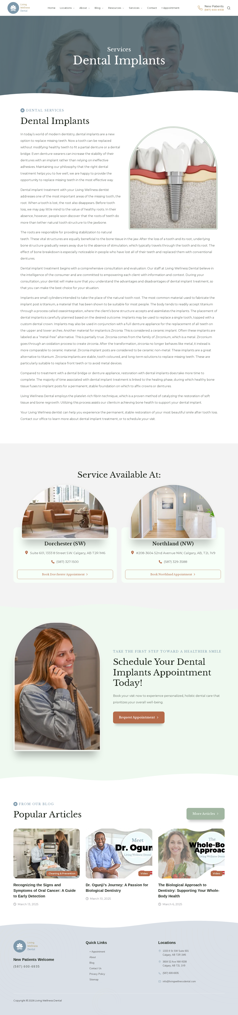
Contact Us (95, 968)
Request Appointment (137, 717)
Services (134, 7)
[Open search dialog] (229, 8)
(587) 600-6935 (26, 966)
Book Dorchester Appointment (63, 574)
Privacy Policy (97, 974)
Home (51, 7)
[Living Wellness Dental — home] (18, 8)
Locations (66, 7)
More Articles (203, 814)
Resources (114, 7)
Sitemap (93, 979)
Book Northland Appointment (171, 574)
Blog (97, 7)
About (83, 7)
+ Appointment (170, 7)
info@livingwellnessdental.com (179, 981)
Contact (152, 7)
